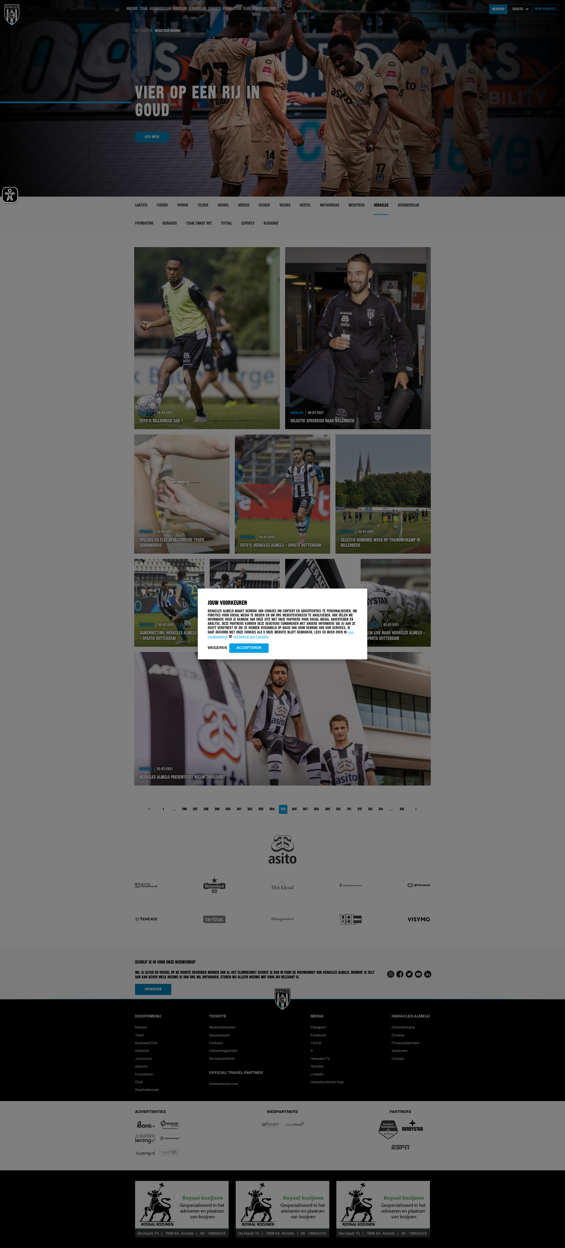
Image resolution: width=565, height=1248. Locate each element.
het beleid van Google (250, 637)
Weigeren (217, 648)
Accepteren (249, 648)
